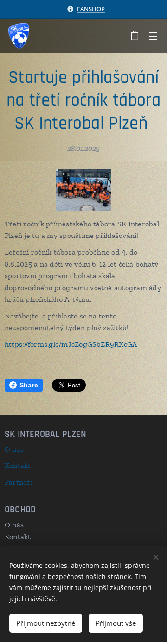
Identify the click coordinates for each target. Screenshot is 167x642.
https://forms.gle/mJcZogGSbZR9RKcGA (71, 344)
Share (28, 385)
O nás (14, 449)
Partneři (18, 482)
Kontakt (18, 465)
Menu (153, 35)
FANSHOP (91, 9)
